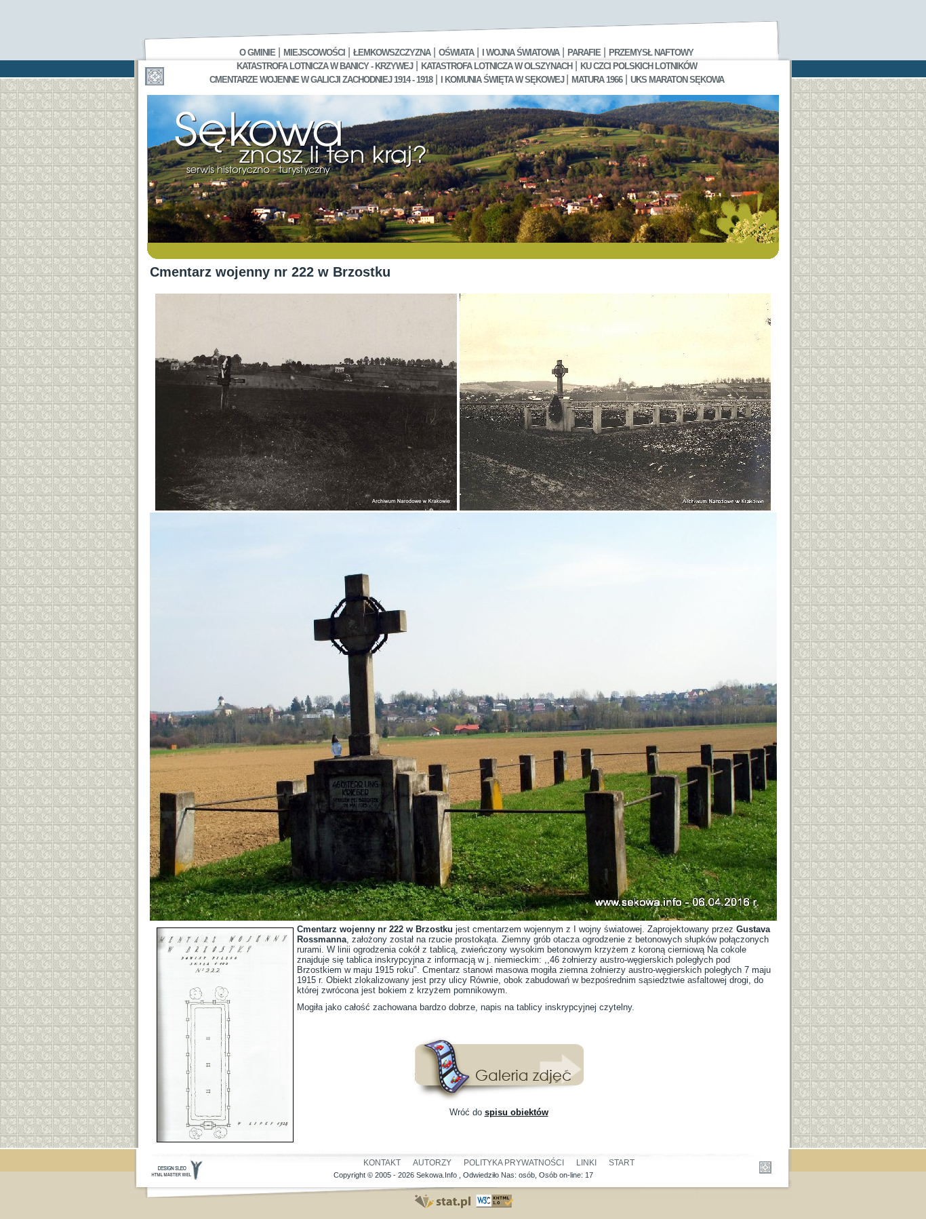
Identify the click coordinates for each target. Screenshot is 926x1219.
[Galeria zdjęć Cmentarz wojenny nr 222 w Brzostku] (499, 1097)
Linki (586, 1162)
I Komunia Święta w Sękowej (503, 80)
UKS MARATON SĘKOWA (677, 80)
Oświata (456, 52)
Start (622, 1162)
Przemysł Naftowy (651, 52)
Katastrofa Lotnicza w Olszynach (496, 66)
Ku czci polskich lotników (638, 66)
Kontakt (382, 1162)
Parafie (584, 52)
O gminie (257, 52)
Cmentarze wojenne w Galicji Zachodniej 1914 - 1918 (320, 80)
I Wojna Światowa (520, 52)
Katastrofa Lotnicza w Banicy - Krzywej (325, 66)
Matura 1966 (596, 80)
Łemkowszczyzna (391, 52)
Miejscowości (314, 52)
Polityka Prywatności (514, 1162)
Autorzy (432, 1162)
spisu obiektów (516, 1112)
